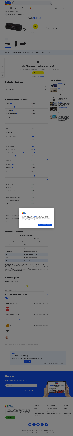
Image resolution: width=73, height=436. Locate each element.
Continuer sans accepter (46, 211)
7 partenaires (34, 216)
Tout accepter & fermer (44, 224)
